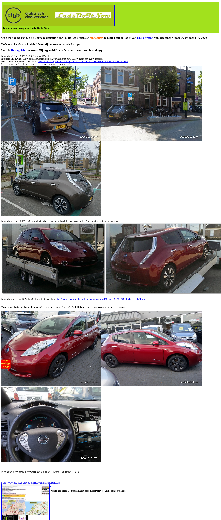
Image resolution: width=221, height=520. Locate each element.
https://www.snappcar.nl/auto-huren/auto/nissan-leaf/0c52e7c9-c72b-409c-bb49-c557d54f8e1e (100, 299)
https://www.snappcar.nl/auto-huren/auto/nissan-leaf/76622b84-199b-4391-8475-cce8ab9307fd (83, 61)
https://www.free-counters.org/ (15, 482)
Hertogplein (18, 50)
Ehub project (145, 37)
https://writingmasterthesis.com (45, 482)
